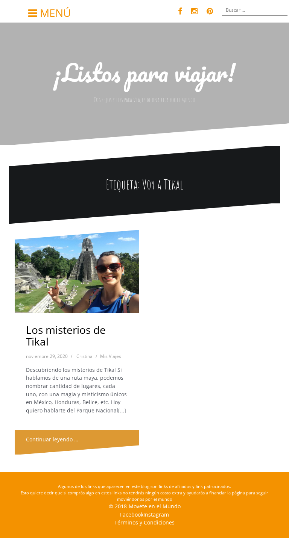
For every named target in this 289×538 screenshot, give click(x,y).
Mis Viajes (110, 356)
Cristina (84, 356)
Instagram (156, 514)
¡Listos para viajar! (144, 72)
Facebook (131, 514)
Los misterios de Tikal (66, 336)
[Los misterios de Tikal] (77, 274)
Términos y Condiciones (144, 522)
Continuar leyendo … (52, 439)
